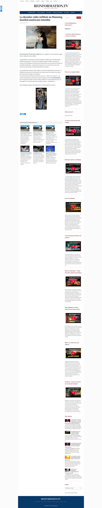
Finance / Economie (57, 12)
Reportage (32, 1)
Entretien (38, 1)
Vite (51, 1)
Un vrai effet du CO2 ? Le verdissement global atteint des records (75, 433)
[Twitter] (1, 9)
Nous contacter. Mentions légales (71, 492)
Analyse (42, 1)
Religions (48, 12)
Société (72, 12)
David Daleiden (56, 77)
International (32, 12)
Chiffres (47, 1)
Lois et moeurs (41, 12)
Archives (55, 1)
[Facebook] (1, 7)
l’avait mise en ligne (30, 54)
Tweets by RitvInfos (68, 115)
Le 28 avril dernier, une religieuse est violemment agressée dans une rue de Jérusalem (72, 140)
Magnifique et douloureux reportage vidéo (73, 400)
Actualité (27, 1)
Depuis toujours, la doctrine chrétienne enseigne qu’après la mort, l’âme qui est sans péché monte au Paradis (72, 216)
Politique (66, 12)
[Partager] (1, 11)
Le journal (22, 1)
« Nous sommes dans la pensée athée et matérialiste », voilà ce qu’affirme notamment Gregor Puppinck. (72, 90)
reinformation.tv (51, 5)
